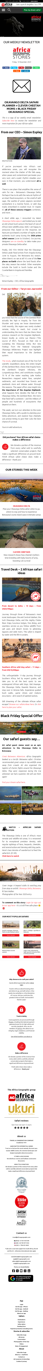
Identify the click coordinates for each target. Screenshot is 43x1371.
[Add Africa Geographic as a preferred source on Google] (21, 1281)
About (21, 1349)
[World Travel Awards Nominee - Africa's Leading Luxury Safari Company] (21, 1192)
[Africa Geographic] (7, 4)
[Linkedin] (29, 1270)
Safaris (21, 1316)
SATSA (19, 1028)
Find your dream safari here (13, 782)
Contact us (21, 1357)
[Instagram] (25, 1270)
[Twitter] (17, 1270)
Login (21, 1304)
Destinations (21, 1319)
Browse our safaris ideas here (21, 704)
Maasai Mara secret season (8, 951)
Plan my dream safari (32, 10)
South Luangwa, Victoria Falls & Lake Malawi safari (10, 931)
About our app (21, 1313)
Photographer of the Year (21, 1341)
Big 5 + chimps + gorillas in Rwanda (32, 931)
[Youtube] (21, 1270)
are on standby (17, 241)
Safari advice (21, 1324)
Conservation (22, 1339)
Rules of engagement (21, 1346)
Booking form (21, 1326)
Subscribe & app (21, 1335)
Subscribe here (8, 121)
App (21, 1301)
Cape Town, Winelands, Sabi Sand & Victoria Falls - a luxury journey (32, 952)
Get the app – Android (21, 1309)
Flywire (11, 1022)
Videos (22, 1344)
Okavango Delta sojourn (12, 221)
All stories (22, 1337)
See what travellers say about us (21, 1036)
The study (6, 361)
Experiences (21, 1322)
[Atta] (21, 1225)
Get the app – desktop (21, 1311)
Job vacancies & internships (21, 1359)
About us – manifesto (21, 1354)
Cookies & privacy (21, 1361)
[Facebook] (14, 1270)
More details (11, 935)
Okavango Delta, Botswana (29, 888)
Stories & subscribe (22, 1331)
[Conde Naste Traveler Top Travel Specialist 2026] (21, 1207)
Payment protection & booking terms (21, 1328)
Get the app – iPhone (21, 1306)
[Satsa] (21, 1217)
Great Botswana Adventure (13, 756)
